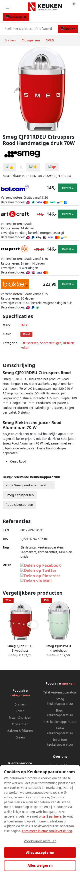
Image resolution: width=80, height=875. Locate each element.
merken (68, 683)
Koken (24, 348)
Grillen (20, 737)
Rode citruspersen (19, 504)
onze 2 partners (50, 816)
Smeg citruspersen (20, 495)
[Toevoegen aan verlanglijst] (52, 167)
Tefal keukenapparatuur (60, 692)
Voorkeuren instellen (40, 841)
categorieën (20, 695)
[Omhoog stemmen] (9, 167)
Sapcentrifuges (50, 343)
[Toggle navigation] (7, 7)
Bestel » (68, 188)
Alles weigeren (40, 865)
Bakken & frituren (20, 731)
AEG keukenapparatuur (60, 722)
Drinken (68, 343)
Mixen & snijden (20, 718)
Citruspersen (29, 343)
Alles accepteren (40, 852)
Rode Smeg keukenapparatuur (29, 485)
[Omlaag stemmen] (33, 167)
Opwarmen (20, 724)
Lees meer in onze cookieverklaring (47, 831)
